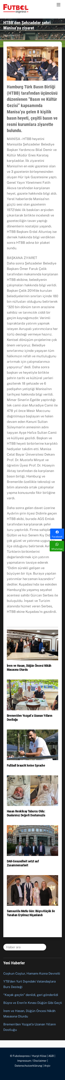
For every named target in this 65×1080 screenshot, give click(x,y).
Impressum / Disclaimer (31, 1060)
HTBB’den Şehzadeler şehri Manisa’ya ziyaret (27, 25)
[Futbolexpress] (15, 11)
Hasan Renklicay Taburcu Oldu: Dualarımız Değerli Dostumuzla (26, 813)
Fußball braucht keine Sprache (26, 765)
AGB (51, 1055)
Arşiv (47, 1065)
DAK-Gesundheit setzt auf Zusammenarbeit (23, 863)
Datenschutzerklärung (28, 1065)
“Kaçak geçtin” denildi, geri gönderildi (30, 995)
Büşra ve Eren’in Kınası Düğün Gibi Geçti (32, 1003)
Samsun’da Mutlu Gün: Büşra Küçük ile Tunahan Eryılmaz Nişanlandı (31, 913)
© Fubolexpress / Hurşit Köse (28, 1055)
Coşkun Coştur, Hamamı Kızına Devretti (31, 973)
